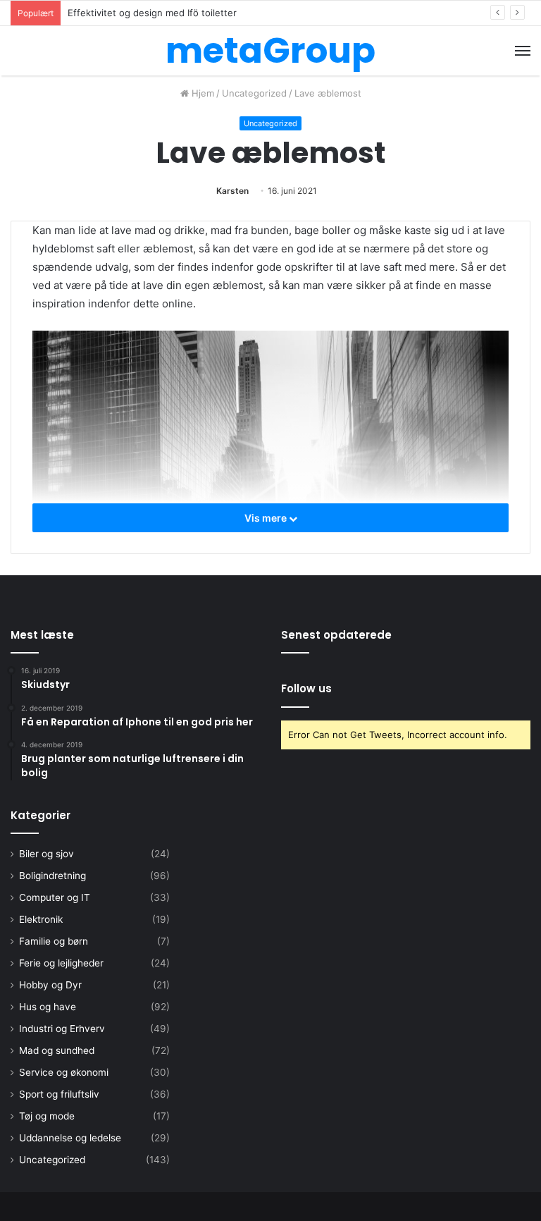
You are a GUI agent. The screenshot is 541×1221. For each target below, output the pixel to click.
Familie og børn (53, 941)
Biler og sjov (46, 853)
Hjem (201, 93)
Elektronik (41, 919)
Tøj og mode (47, 1116)
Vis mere (266, 518)
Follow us (306, 688)
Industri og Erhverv (62, 1028)
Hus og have (47, 1006)
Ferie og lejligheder (61, 963)
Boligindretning (52, 875)
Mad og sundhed (56, 1050)
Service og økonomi (63, 1072)
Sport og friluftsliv (59, 1094)
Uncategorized (254, 93)
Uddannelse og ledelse (70, 1137)
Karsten (232, 190)
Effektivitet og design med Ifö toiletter (152, 12)
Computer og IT (54, 897)
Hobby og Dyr (50, 984)
